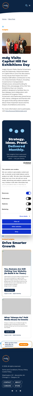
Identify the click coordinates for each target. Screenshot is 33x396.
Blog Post (11, 19)
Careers (7, 386)
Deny (16, 231)
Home (4, 19)
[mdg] (5, 5)
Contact (7, 382)
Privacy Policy (23, 370)
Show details (24, 216)
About (18, 382)
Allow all (16, 221)
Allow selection (16, 226)
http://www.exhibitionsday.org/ (16, 111)
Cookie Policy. (7, 372)
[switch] (28, 198)
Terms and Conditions (10, 370)
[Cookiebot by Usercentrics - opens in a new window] (23, 163)
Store (17, 386)
